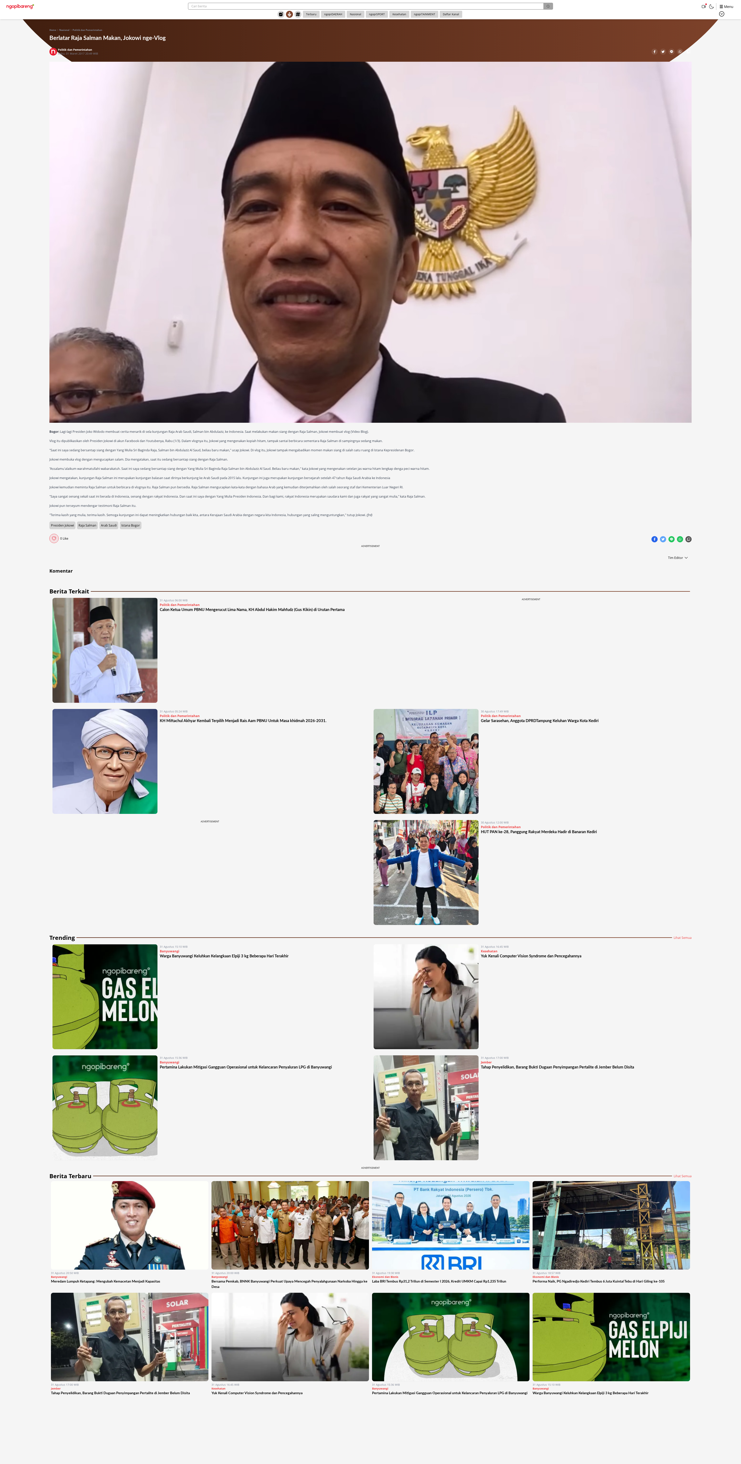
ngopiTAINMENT (424, 14)
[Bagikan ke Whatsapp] (680, 52)
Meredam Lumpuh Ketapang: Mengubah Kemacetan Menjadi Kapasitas (105, 1281)
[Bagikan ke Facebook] (654, 52)
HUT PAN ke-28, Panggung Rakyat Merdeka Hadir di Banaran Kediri (539, 832)
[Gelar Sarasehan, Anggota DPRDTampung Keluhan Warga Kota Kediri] (426, 761)
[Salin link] (688, 52)
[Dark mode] (711, 6)
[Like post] (54, 538)
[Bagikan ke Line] (671, 52)
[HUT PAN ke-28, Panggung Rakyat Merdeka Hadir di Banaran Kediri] (426, 872)
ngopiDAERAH (333, 14)
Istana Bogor (130, 525)
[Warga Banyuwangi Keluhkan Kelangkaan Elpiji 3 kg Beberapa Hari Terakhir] (104, 996)
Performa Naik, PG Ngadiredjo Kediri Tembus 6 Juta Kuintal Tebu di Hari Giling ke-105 (599, 1281)
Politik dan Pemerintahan (87, 30)
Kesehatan (399, 14)
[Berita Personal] (289, 14)
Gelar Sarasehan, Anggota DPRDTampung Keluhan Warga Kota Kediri (540, 721)
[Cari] (548, 6)
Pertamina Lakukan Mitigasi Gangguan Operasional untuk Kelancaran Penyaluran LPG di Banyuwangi (246, 1067)
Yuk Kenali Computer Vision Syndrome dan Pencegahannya (531, 956)
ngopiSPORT (377, 14)
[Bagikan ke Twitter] (663, 52)
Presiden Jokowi (62, 525)
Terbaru (311, 14)
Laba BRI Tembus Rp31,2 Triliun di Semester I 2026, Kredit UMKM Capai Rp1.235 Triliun (439, 1281)
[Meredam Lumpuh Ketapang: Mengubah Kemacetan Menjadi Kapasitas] (129, 1225)
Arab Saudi (109, 525)
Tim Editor (675, 558)
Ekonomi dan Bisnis (385, 1277)
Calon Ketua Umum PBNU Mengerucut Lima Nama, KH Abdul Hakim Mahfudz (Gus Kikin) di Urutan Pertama (252, 610)
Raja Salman (87, 525)
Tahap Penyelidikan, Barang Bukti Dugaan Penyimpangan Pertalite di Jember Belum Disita (557, 1067)
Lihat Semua (683, 938)
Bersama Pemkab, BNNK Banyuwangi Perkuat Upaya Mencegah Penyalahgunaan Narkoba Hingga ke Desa (289, 1284)
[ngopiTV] (704, 6)
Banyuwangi (169, 951)
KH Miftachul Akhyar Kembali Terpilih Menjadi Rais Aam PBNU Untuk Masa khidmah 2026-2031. (243, 721)
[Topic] (297, 14)
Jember (486, 1062)
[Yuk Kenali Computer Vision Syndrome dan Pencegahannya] (426, 996)
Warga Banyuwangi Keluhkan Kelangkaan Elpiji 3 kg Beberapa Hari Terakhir (224, 956)
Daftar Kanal (451, 14)
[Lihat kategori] (722, 14)
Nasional (355, 14)
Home (52, 30)
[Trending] (280, 14)
